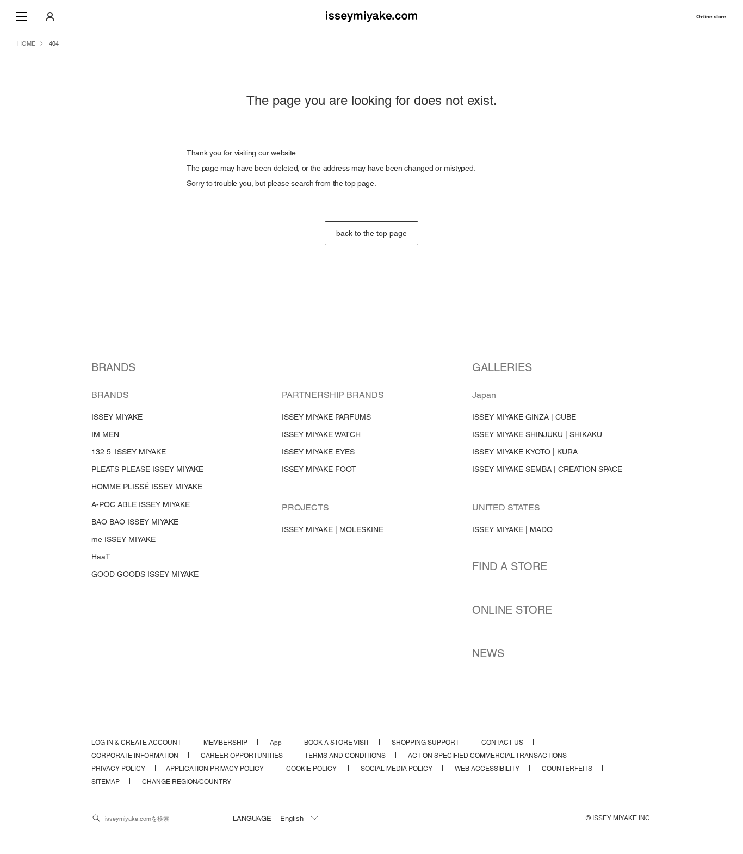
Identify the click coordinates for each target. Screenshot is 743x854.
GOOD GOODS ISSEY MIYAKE (145, 574)
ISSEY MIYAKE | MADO (512, 529)
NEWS (488, 653)
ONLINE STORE (512, 609)
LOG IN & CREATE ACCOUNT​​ (136, 742)
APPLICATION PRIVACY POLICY (215, 768)
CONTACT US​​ (502, 742)
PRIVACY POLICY (118, 768)
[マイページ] (50, 16)
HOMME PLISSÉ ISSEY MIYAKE (146, 486)
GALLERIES (502, 367)
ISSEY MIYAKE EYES (318, 451)
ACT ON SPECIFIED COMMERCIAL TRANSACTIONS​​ (487, 755)
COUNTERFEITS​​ (567, 768)
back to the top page (371, 233)
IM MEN (105, 434)
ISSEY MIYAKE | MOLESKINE (332, 529)
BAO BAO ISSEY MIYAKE (134, 522)
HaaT (100, 556)
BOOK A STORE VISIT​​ (336, 742)
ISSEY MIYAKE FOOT (319, 469)
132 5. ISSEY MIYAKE (128, 451)
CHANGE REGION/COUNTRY (186, 782)
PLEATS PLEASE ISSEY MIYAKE (147, 469)
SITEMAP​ (105, 782)
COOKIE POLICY (312, 768)
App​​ (276, 742)
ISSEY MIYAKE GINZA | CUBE (524, 417)
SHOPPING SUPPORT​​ (425, 742)
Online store (711, 16)
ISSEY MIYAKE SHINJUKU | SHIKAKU (537, 434)
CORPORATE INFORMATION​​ (134, 755)
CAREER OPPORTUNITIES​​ (242, 755)
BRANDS (113, 367)
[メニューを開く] (22, 16)
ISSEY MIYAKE (117, 417)
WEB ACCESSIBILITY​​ (487, 768)
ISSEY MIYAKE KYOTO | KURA (525, 451)
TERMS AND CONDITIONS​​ (345, 755)
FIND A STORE (509, 566)
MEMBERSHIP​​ (225, 742)
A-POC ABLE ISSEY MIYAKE (140, 504)
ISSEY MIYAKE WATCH (321, 434)
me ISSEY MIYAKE (123, 539)
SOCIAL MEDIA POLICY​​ (396, 768)
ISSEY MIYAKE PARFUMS (326, 417)
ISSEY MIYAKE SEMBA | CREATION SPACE (547, 469)
